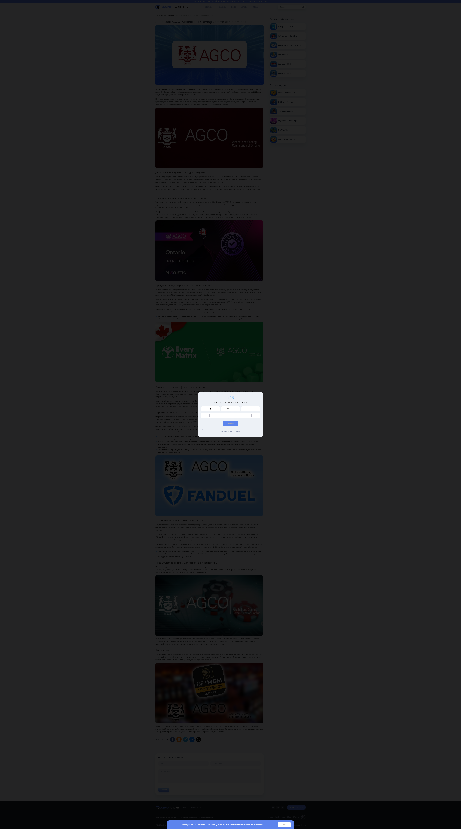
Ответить (230, 424)
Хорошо (284, 825)
